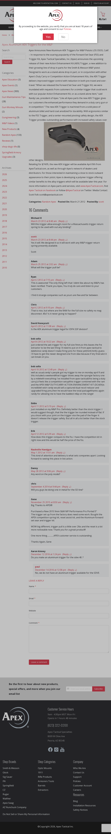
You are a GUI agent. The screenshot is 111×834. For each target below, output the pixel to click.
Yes (48, 37)
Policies (67, 29)
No (63, 37)
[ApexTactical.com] (55, 15)
